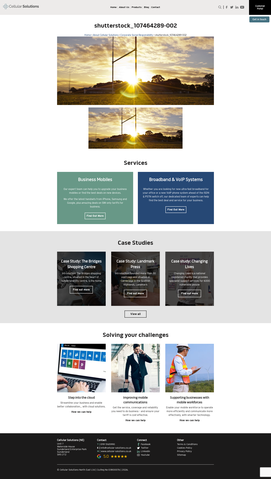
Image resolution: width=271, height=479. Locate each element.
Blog (146, 7)
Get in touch (259, 19)
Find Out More (95, 215)
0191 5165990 (107, 444)
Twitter (145, 447)
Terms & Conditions (187, 444)
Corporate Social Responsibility (136, 35)
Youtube (145, 454)
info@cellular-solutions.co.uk (116, 447)
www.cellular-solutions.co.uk (116, 451)
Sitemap (181, 454)
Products (137, 7)
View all (135, 314)
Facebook (146, 444)
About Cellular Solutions (105, 35)
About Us (124, 7)
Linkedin (145, 451)
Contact (155, 7)
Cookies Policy (184, 447)
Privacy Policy (184, 451)
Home (113, 7)
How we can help (81, 411)
